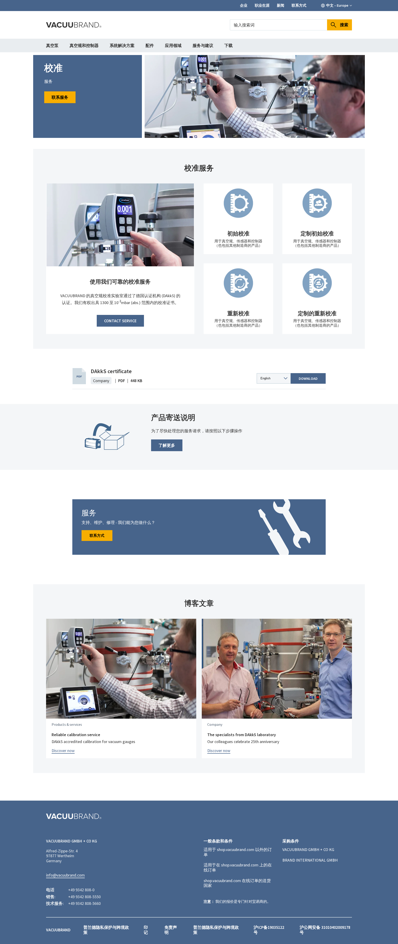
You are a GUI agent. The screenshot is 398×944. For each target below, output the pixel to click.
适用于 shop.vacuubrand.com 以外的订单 (238, 852)
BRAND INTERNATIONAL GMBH (310, 860)
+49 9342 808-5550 (84, 896)
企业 (243, 5)
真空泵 (52, 45)
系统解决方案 (122, 45)
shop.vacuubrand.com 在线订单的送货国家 (237, 883)
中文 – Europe (337, 5)
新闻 (280, 5)
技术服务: (55, 903)
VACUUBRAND (58, 929)
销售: (50, 896)
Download (308, 378)
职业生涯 (262, 5)
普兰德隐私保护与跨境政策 (106, 930)
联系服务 (60, 97)
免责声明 (170, 930)
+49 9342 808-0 (81, 889)
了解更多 (166, 445)
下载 (228, 45)
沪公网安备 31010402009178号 (325, 930)
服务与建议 (203, 45)
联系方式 (299, 5)
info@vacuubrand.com (65, 875)
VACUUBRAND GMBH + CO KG (308, 849)
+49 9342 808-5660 (84, 903)
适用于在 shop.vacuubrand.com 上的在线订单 (238, 867)
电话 (50, 889)
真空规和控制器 (84, 45)
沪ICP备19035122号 (269, 930)
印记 (146, 930)
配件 (150, 45)
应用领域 (173, 45)
